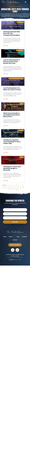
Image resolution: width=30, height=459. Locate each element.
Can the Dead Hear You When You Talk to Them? (12, 89)
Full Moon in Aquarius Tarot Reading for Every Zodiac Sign (11, 141)
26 (20, 188)
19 (2, 188)
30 (13, 189)
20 (4, 188)
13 (11, 186)
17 (20, 186)
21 (7, 188)
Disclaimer (17, 257)
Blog (18, 236)
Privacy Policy (10, 257)
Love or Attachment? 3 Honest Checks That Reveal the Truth (11, 61)
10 (4, 186)
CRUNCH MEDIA (17, 259)
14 (13, 186)
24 (15, 188)
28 (8, 189)
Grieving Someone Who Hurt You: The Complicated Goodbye (11, 33)
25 (17, 188)
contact (15, 240)
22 (9, 188)
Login (22, 257)
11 (6, 186)
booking (24, 236)
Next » (17, 189)
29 (11, 189)
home (4, 236)
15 (16, 186)
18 (23, 186)
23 (12, 188)
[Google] (17, 250)
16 (18, 186)
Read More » (6, 45)
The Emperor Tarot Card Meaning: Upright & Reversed (12, 168)
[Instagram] (12, 250)
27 (23, 188)
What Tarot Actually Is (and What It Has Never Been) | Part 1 (11, 115)
